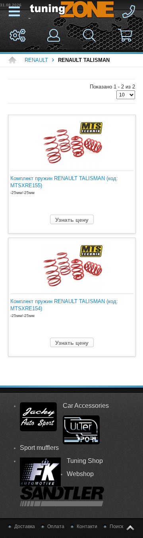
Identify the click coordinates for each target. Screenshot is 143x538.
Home (14, 60)
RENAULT (36, 60)
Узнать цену (72, 220)
